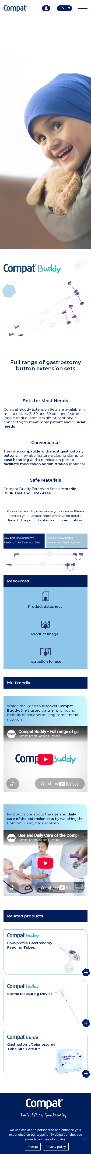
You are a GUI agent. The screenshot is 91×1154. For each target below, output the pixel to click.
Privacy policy (56, 1147)
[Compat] (46, 1108)
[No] (85, 1139)
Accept (33, 1147)
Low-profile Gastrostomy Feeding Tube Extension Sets (22, 540)
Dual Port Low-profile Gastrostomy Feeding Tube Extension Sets (63, 542)
